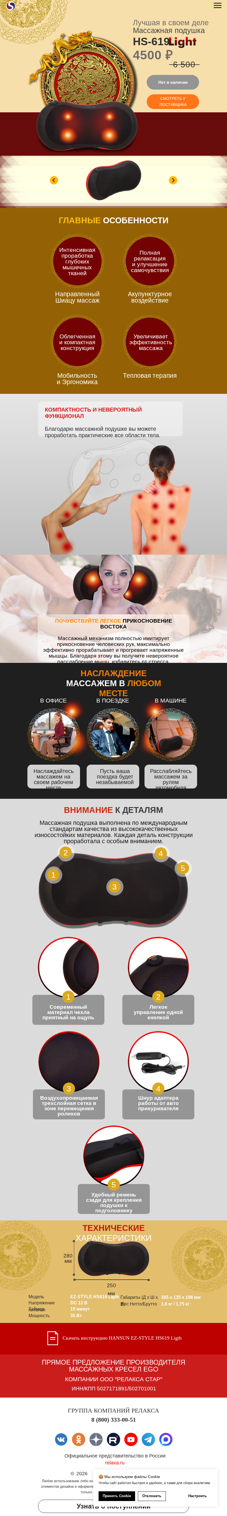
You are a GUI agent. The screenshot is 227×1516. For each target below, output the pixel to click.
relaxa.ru (115, 1463)
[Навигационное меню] (217, 5)
